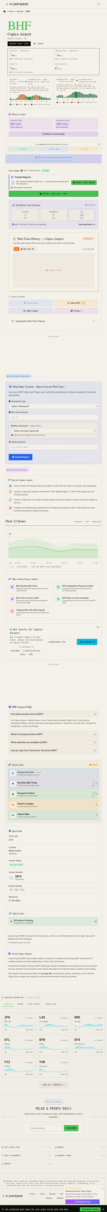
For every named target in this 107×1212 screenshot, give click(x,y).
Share (40, 44)
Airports (20, 11)
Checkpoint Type (18, 401)
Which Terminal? (27, 426)
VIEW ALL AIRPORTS (52, 1085)
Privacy (32, 1194)
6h (16, 249)
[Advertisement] (53, 354)
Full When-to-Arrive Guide (53, 134)
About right (54, 149)
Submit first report (85, 183)
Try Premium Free (82, 1202)
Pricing (62, 1194)
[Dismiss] (99, 144)
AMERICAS (8, 1004)
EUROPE (20, 1004)
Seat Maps (15, 900)
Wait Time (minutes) (19, 412)
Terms (42, 1194)
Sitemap (52, 1194)
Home (11, 11)
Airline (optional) (18, 442)
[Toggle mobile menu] (99, 4)
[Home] (4, 11)
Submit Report (22, 457)
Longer (85, 149)
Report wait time (19, 44)
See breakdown (86, 224)
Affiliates (60, 1198)
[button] (31, 68)
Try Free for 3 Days (90, 1209)
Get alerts (85, 642)
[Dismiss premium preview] (102, 1188)
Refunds (49, 1198)
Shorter (23, 149)
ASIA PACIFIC (34, 1004)
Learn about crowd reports (22, 187)
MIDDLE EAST (51, 1004)
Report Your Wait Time (55, 194)
